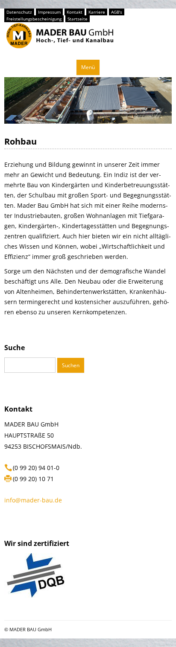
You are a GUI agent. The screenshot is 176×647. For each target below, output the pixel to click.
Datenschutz (19, 12)
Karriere (96, 12)
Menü (88, 67)
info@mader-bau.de (33, 500)
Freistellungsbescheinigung (34, 19)
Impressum (49, 12)
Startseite (77, 19)
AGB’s (116, 12)
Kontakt (74, 12)
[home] (59, 52)
